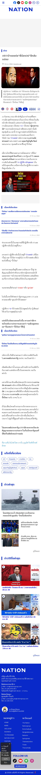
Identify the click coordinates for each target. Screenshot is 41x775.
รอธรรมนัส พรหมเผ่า (19, 463)
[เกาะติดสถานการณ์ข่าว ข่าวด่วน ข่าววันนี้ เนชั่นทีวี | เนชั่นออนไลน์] (20, 9)
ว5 (4, 459)
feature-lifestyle (7, 742)
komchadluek (26, 729)
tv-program (9, 735)
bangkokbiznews (27, 732)
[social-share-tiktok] (18, 2)
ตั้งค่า (5, 762)
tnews (24, 745)
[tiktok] (15, 762)
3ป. (30, 459)
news (6, 725)
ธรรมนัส (5, 463)
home (6, 722)
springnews (26, 738)
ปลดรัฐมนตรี (33, 468)
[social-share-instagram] (30, 2)
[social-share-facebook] (14, 2)
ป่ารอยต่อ (12, 459)
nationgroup (26, 726)
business (7, 732)
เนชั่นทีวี (14, 772)
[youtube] (20, 762)
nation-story (9, 738)
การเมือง (22, 459)
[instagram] (32, 762)
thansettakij (26, 748)
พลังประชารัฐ (7, 472)
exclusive (8, 729)
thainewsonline (27, 741)
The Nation (26, 723)
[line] (26, 762)
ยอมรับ (6, 759)
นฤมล (23, 468)
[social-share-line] (26, 2)
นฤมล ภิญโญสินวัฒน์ (10, 468)
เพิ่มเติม (6, 755)
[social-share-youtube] (22, 2)
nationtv (25, 735)
